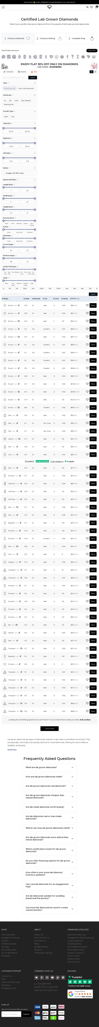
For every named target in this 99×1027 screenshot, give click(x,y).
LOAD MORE (49, 729)
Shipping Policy (74, 944)
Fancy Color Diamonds (26, 88)
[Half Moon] (67, 57)
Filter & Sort (92, 50)
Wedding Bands (8, 944)
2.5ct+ (41, 288)
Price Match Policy (76, 950)
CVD (12, 117)
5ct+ (74, 288)
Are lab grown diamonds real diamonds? (46, 786)
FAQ (3, 979)
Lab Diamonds (8, 935)
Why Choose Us (41, 938)
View (93, 305)
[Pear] (30, 57)
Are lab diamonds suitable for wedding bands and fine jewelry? (45, 897)
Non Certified (25, 100)
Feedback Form (8, 988)
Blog (36, 944)
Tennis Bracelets (8, 950)
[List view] (91, 71)
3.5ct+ (58, 288)
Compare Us (40, 941)
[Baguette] (78, 57)
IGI (5, 100)
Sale (35, 72)
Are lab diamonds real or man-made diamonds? (44, 817)
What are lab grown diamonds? (41, 767)
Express (23, 72)
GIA (10, 100)
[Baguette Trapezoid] (73, 57)
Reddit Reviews (41, 947)
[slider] (3, 128)
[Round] (3, 57)
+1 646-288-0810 (72, 2)
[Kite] (88, 57)
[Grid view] (95, 71)
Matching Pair (9, 104)
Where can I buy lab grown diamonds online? (48, 828)
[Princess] (9, 57)
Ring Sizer (5, 985)
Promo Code (73, 956)
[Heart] (51, 57)
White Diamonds (9, 88)
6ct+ (82, 288)
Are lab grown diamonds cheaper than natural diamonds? (45, 796)
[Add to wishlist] (87, 305)
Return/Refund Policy (77, 947)
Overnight (9, 72)
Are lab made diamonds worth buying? (45, 807)
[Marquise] (46, 57)
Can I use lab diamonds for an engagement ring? (47, 885)
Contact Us (6, 976)
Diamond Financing (76, 935)
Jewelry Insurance (75, 953)
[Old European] (62, 57)
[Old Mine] (94, 57)
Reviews (38, 950)
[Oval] (19, 57)
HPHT (6, 117)
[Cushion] (14, 57)
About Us (38, 935)
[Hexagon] (83, 57)
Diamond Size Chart (10, 982)
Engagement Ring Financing (80, 938)
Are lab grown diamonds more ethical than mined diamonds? (47, 838)
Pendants (5, 956)
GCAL (16, 100)
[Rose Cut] (57, 57)
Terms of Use (73, 962)
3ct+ (50, 288)
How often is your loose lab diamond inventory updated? (44, 873)
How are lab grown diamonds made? (44, 777)
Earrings (5, 947)
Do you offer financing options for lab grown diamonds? (48, 862)
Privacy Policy (73, 959)
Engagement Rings (10, 938)
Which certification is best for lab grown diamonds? (46, 850)
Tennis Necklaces (9, 953)
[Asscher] (35, 57)
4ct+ (67, 288)
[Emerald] (25, 57)
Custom (5, 941)
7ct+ (90, 288)
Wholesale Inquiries (43, 953)
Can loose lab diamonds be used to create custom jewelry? (47, 908)
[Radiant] (41, 57)
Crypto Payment (75, 941)
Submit (32, 77)
